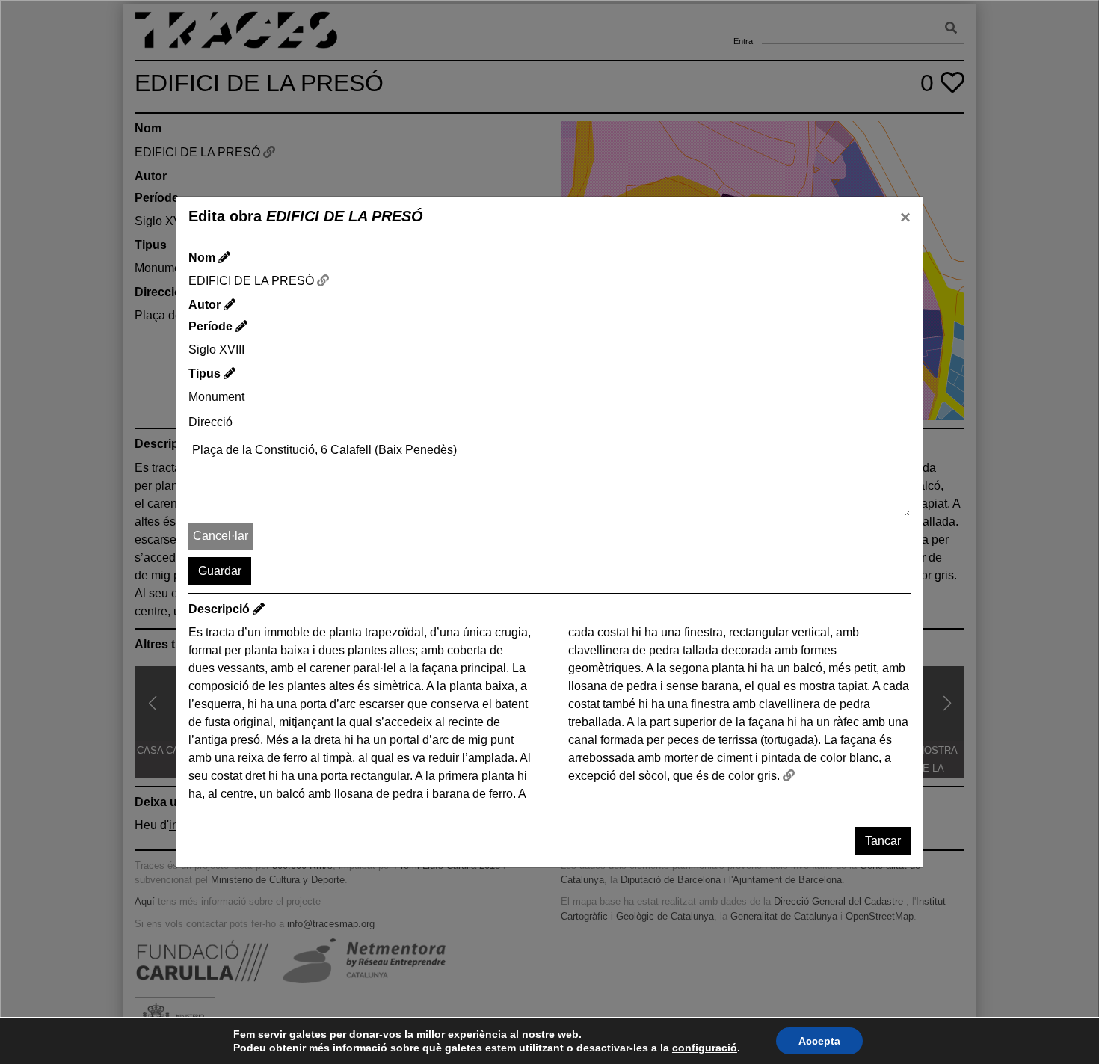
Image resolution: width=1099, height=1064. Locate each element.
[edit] (224, 257)
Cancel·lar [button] (220, 535)
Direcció (210, 422)
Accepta (819, 1041)
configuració (704, 1048)
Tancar (883, 840)
